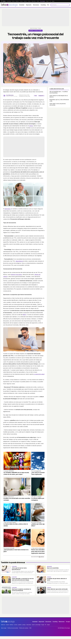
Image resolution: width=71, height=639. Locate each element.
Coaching (43, 4)
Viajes (53, 1)
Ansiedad (21, 4)
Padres (25, 1)
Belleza (17, 1)
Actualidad (9, 1)
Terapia (39, 28)
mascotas (28, 624)
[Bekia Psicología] (9, 4)
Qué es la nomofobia (53, 568)
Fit (50, 1)
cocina (15, 624)
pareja (24, 624)
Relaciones (62, 621)
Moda (13, 1)
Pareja (29, 1)
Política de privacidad (12, 628)
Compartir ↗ (41, 95)
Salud (38, 1)
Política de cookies (23, 628)
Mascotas (34, 1)
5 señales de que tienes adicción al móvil (57, 579)
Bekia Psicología (33, 28)
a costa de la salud (38, 374)
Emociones (36, 4)
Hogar (47, 1)
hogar (42, 624)
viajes (48, 624)
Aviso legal (3, 628)
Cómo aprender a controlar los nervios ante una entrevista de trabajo (23, 579)
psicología (37, 624)
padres (20, 624)
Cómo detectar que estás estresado (57, 589)
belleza (11, 624)
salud (33, 624)
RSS (30, 628)
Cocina (21, 1)
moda (7, 624)
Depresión (28, 4)
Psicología (42, 1)
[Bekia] (3, 1)
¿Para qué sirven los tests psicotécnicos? (19, 568)
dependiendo (19, 261)
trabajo (31, 125)
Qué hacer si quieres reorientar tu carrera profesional (21, 589)
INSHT (24, 314)
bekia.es (3, 624)
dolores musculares (16, 274)
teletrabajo (8, 208)
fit (45, 624)
